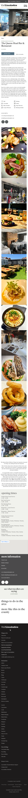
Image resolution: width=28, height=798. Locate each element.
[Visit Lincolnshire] (10, 6)
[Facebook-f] (22, 1)
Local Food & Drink (6, 649)
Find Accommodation (6, 645)
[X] (26, 1)
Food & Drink (6, 10)
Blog (9, 1)
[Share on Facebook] (6, 37)
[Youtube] (7, 630)
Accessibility (13, 1)
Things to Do (4, 633)
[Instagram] (24, 1)
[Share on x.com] (11, 38)
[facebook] (3, 121)
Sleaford (3, 49)
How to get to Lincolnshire (7, 652)
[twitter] (6, 121)
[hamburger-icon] (25, 6)
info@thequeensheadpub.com (7, 118)
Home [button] (2, 10)
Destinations (4, 660)
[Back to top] (24, 619)
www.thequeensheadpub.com (7, 115)
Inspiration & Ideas (6, 647)
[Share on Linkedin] (8, 37)
